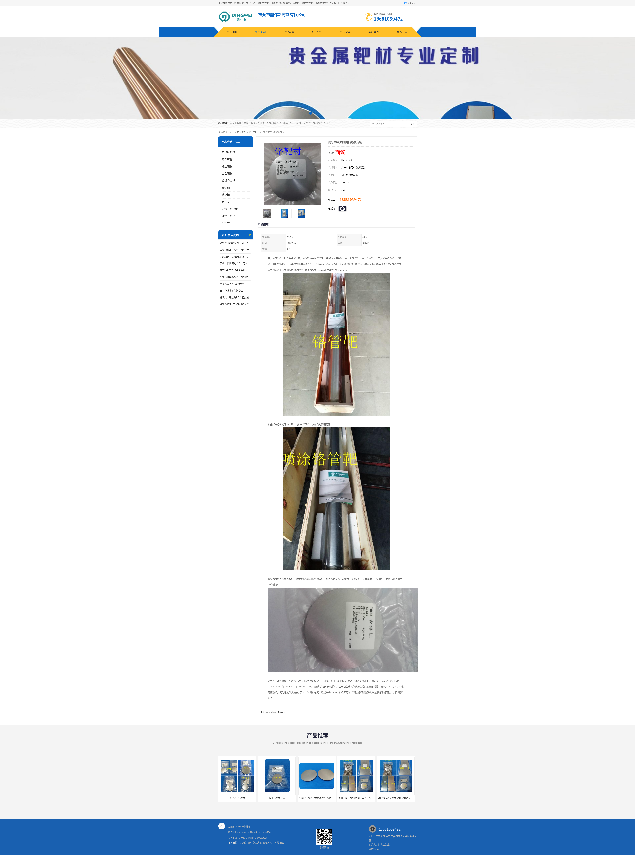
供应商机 (260, 32)
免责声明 (257, 842)
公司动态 (345, 32)
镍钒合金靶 (228, 180)
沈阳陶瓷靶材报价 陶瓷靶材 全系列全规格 (399, 798)
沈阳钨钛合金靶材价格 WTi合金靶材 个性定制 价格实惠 (287, 798)
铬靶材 (252, 132)
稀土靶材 (227, 166)
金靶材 (226, 202)
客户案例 (373, 32)
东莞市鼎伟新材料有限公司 (241, 838)
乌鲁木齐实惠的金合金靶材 (234, 277)
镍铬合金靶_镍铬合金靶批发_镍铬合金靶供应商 (235, 250)
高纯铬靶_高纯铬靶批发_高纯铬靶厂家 (235, 257)
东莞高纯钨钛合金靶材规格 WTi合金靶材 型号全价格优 (366, 798)
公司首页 (232, 32)
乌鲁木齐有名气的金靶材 (232, 284)
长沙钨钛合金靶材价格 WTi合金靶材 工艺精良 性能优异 (247, 798)
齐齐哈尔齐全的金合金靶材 (234, 270)
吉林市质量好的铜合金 (231, 290)
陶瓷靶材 (227, 159)
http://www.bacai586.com (273, 712)
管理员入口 (268, 842)
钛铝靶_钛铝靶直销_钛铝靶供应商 (235, 243)
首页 (232, 132)
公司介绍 (317, 32)
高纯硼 (226, 187)
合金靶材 (227, 173)
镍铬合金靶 (228, 216)
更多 (249, 235)
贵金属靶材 (228, 152)
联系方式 (402, 32)
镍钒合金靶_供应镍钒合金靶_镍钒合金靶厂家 (235, 304)
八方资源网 (246, 842)
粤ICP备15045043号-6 (260, 832)
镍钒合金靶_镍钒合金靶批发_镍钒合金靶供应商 (235, 297)
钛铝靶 (226, 194)
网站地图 (279, 842)
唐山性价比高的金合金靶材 (234, 263)
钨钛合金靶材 (230, 209)
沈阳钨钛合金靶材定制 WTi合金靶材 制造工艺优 (323, 798)
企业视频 (289, 32)
